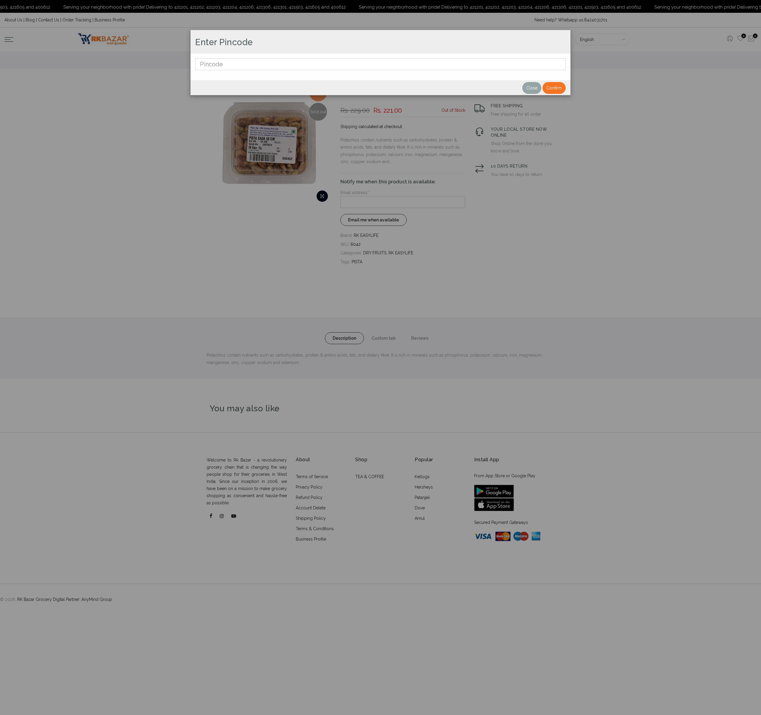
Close (531, 88)
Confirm (554, 88)
